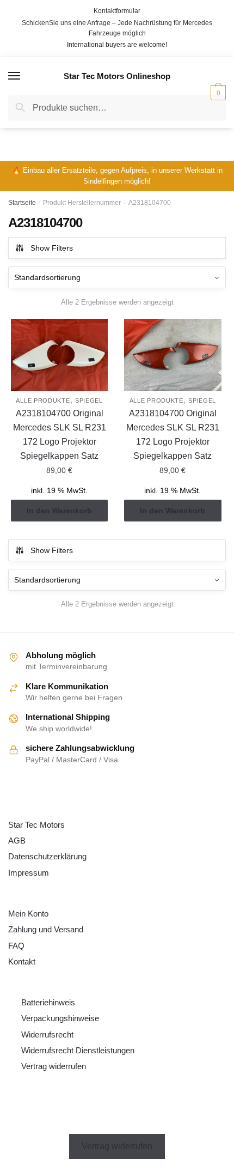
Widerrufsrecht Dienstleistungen (77, 1050)
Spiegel (89, 400)
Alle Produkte (43, 400)
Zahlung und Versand (45, 929)
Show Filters (51, 248)
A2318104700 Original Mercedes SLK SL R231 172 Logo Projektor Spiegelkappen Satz (59, 434)
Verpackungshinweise (60, 1018)
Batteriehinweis (48, 1002)
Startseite (22, 203)
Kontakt (21, 961)
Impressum (28, 872)
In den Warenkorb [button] (59, 510)
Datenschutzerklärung (47, 856)
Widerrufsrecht (47, 1034)
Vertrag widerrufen (53, 1066)
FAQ (16, 945)
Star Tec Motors (36, 824)
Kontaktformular (117, 11)
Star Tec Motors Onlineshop (117, 76)
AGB (17, 840)
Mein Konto (28, 913)
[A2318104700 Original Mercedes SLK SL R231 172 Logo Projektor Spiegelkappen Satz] (59, 355)
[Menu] (14, 76)
